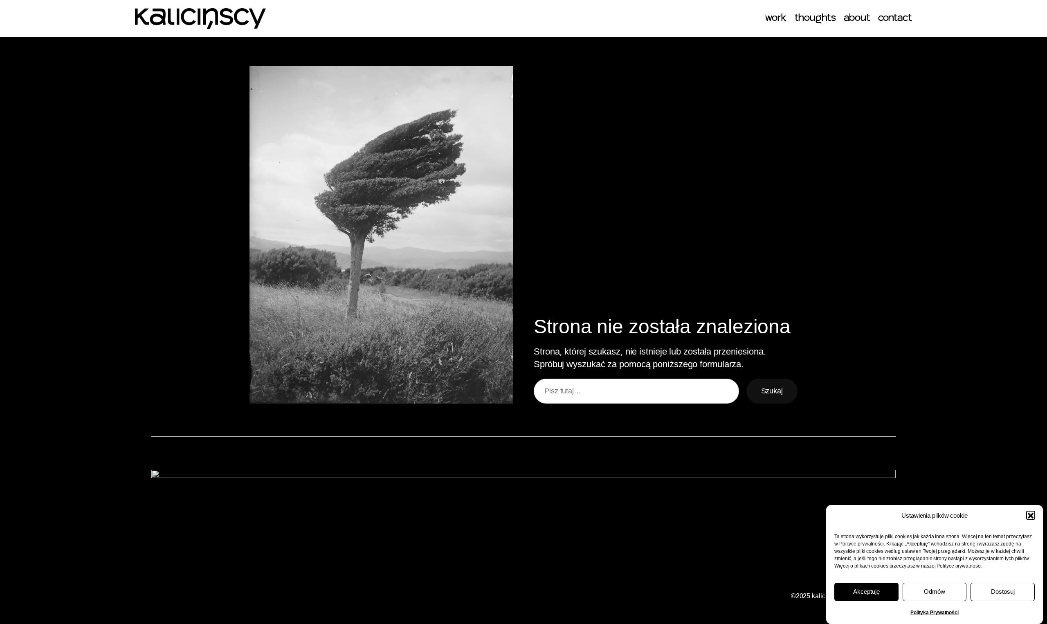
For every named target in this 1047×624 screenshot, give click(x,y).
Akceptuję (866, 591)
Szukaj (772, 391)
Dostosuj (1003, 591)
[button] (1031, 516)
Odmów (934, 591)
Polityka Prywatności (934, 612)
